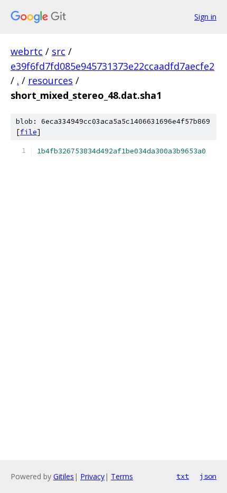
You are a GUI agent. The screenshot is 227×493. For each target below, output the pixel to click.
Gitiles (63, 476)
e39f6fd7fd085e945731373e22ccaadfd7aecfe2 (112, 66)
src (58, 51)
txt (182, 476)
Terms (122, 476)
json (208, 476)
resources (50, 80)
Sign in (205, 17)
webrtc (27, 51)
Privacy (92, 476)
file (28, 131)
